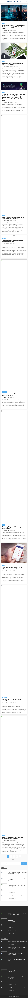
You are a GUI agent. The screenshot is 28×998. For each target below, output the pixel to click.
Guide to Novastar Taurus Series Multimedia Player (16, 960)
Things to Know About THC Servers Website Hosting (16, 988)
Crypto (4, 238)
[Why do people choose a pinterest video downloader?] (14, 51)
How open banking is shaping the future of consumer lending (12, 568)
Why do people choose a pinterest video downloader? (12, 64)
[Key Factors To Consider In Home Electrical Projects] (14, 324)
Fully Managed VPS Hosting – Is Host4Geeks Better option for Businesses (16, 982)
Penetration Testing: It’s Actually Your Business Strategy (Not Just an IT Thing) (13, 27)
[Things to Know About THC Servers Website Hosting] (4, 989)
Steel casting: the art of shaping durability (11, 700)
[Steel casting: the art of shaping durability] (14, 640)
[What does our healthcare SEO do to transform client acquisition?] (14, 164)
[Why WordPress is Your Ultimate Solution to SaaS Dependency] (4, 891)
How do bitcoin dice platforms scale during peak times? (12, 240)
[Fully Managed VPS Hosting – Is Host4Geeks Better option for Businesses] (4, 983)
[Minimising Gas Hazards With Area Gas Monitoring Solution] (4, 955)
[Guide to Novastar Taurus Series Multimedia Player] (4, 961)
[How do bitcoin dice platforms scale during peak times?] (14, 235)
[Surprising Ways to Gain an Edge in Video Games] (14, 466)
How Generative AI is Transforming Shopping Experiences (17, 879)
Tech (4, 23)
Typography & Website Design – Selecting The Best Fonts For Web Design (17, 948)
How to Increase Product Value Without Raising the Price (17, 942)
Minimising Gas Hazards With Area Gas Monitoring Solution (15, 954)
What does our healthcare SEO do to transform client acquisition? (13, 217)
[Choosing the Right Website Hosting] (4, 972)
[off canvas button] (1, 1)
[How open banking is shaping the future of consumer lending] (14, 553)
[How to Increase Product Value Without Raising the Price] (4, 943)
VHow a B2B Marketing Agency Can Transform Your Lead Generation (15, 896)
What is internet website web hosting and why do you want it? (17, 976)
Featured (4, 697)
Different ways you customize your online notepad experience (12, 837)
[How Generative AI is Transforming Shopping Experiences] (4, 880)
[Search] (26, 1)
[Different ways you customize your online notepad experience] (14, 774)
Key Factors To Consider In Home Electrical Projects (12, 394)
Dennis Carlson (6, 30)
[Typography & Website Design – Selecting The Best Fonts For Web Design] (4, 949)
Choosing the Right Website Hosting (15, 970)
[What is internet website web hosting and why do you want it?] (4, 977)
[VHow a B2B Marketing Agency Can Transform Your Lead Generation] (4, 897)
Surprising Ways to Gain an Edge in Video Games (12, 527)
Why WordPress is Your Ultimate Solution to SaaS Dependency (17, 890)
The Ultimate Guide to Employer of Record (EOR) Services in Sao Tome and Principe (17, 884)
